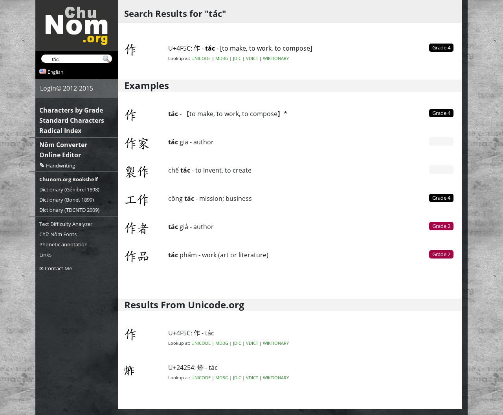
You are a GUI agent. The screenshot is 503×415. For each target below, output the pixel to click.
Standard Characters (71, 120)
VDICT (252, 58)
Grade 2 (441, 225)
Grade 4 (441, 112)
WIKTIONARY (276, 58)
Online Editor (60, 155)
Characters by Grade (71, 110)
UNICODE (201, 58)
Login (48, 88)
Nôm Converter (63, 144)
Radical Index (60, 130)
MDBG (221, 58)
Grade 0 (441, 141)
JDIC (237, 58)
